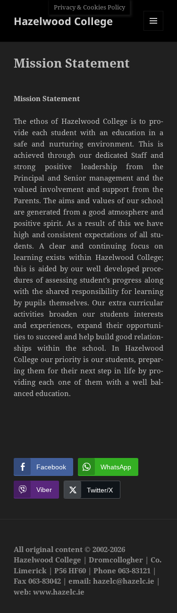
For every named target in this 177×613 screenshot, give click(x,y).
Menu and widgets (153, 30)
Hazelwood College (63, 21)
